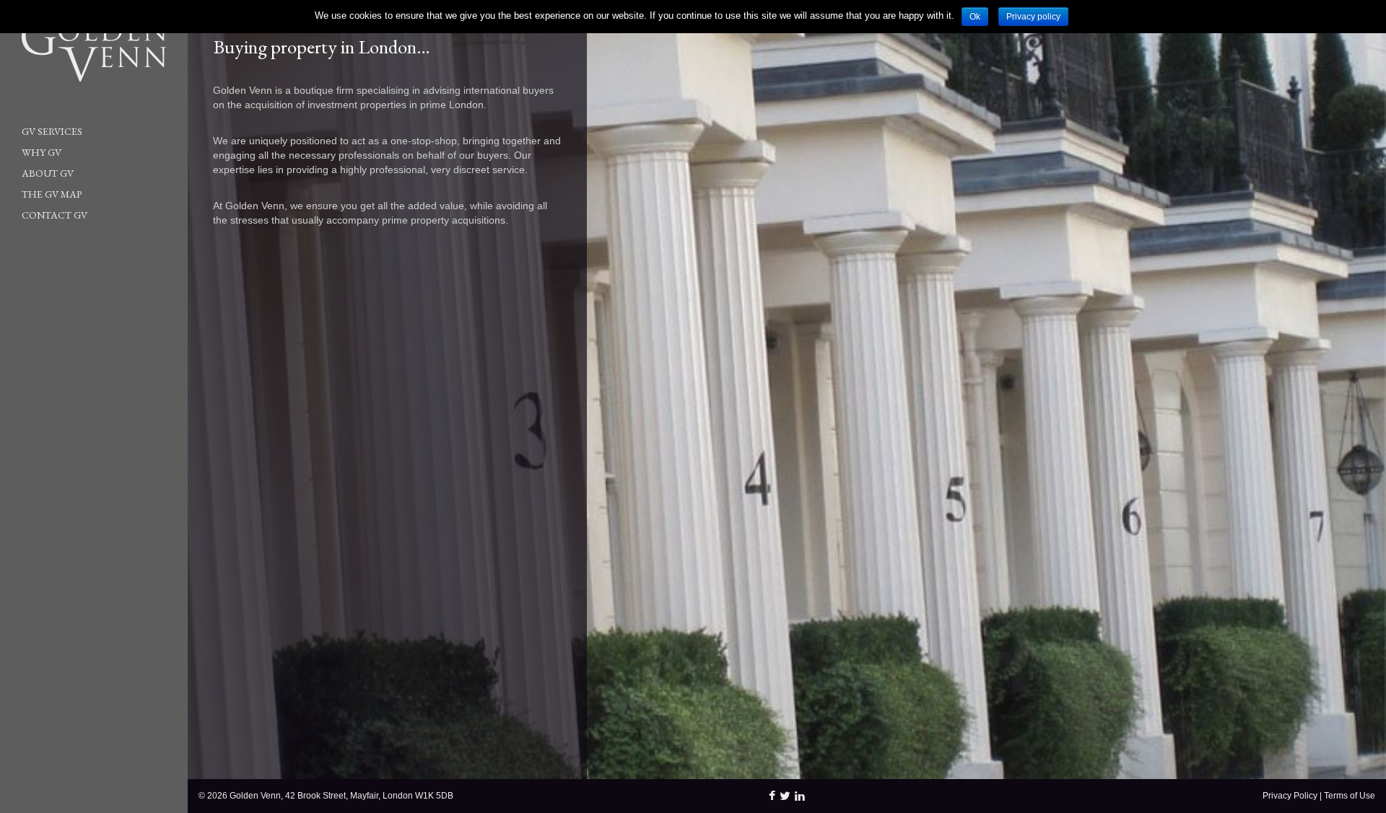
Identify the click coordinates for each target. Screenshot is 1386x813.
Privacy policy (1033, 17)
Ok (974, 17)
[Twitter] (785, 796)
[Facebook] (772, 796)
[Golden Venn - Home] (83, 50)
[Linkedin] (800, 796)
